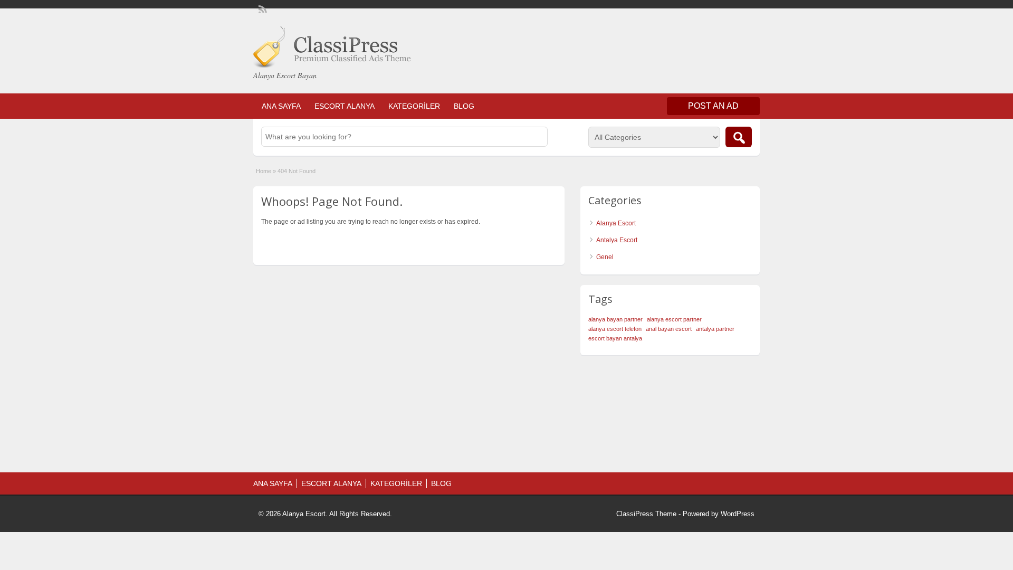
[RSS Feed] (261, 8)
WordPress (737, 514)
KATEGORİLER (414, 106)
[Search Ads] (738, 137)
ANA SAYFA (281, 106)
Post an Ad (713, 105)
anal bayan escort (669, 329)
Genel (605, 257)
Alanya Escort (616, 223)
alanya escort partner (674, 319)
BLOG (464, 106)
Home (263, 171)
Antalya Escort (616, 240)
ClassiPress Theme (646, 514)
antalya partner (715, 329)
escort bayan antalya (615, 338)
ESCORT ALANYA (344, 106)
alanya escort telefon (615, 329)
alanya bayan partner (615, 319)
